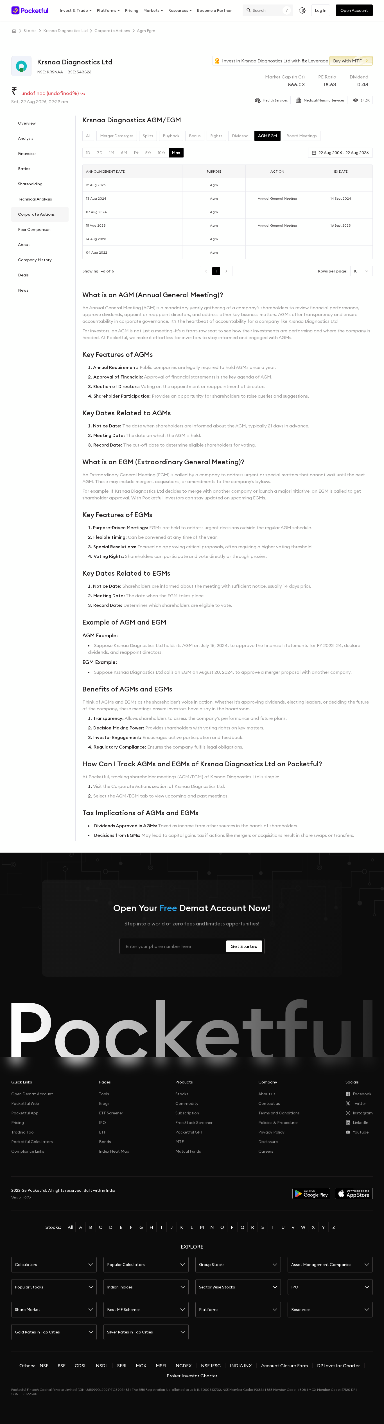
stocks (30, 30)
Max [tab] (176, 152)
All (70, 1227)
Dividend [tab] (240, 135)
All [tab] (88, 135)
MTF (179, 1141)
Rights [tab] (216, 135)
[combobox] (361, 271)
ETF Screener (111, 1113)
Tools (104, 1093)
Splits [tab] (148, 135)
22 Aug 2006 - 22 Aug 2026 (344, 152)
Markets (151, 10)
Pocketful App (25, 1113)
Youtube (361, 1132)
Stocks (181, 1093)
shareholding (30, 183)
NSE (44, 1365)
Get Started (244, 946)
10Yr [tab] (161, 152)
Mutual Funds (188, 1151)
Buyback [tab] (171, 135)
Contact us (269, 1103)
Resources (178, 10)
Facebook (362, 1093)
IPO (102, 1122)
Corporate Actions (36, 214)
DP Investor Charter (338, 1365)
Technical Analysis (35, 199)
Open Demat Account (32, 1093)
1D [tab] (88, 152)
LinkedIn (360, 1122)
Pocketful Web (25, 1103)
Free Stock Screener (194, 1122)
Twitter (359, 1103)
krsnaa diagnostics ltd (65, 30)
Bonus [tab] (195, 135)
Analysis (25, 138)
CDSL (81, 1365)
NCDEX (184, 1365)
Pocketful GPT (189, 1132)
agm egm (146, 30)
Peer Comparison (34, 229)
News (23, 290)
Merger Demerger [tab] (116, 135)
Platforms (106, 10)
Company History (35, 259)
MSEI (161, 1365)
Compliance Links (27, 1151)
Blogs (104, 1103)
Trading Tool (23, 1132)
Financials (27, 153)
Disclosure (268, 1141)
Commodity (186, 1103)
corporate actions (112, 30)
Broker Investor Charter (192, 1375)
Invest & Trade (74, 10)
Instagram (363, 1113)
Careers (265, 1151)
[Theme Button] (302, 10)
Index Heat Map (114, 1151)
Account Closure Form (284, 1365)
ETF (102, 1132)
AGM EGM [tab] (267, 135)
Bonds (105, 1141)
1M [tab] (111, 152)
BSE (61, 1365)
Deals (23, 275)
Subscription (187, 1113)
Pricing (131, 10)
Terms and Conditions (279, 1113)
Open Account (354, 10)
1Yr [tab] (136, 152)
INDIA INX (241, 1365)
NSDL (102, 1365)
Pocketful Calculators (32, 1141)
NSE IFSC (211, 1365)
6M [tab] (124, 152)
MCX (141, 1365)
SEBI (122, 1365)
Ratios (24, 168)
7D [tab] (100, 152)
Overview (27, 123)
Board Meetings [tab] (301, 135)
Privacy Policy (271, 1132)
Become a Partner (214, 10)
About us (266, 1093)
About (24, 244)
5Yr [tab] (148, 152)
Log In (320, 10)
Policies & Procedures (278, 1122)
